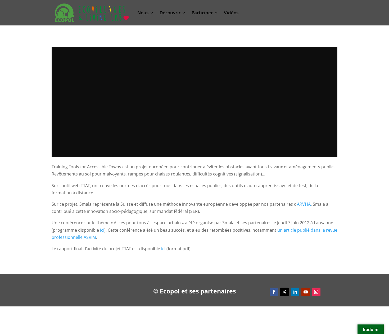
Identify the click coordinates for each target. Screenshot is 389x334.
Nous (142, 13)
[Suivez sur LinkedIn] (295, 292)
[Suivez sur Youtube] (305, 292)
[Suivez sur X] (284, 292)
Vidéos (231, 13)
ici (102, 230)
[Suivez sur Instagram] (316, 292)
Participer (202, 13)
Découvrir (170, 13)
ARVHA (304, 204)
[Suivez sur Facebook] (274, 292)
